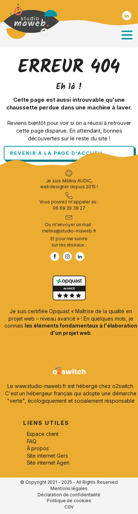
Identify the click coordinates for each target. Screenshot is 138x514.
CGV (69, 507)
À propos (38, 448)
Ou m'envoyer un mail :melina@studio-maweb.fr (69, 228)
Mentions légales (68, 488)
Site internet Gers (47, 455)
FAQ (32, 441)
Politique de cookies (69, 500)
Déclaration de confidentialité (69, 494)
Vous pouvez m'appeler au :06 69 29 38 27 (68, 205)
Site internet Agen (48, 462)
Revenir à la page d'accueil (57, 153)
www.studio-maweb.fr (40, 386)
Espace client (43, 434)
